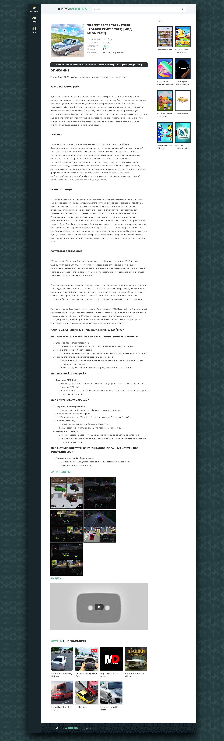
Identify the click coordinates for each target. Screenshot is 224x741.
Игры (34, 22)
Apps (72, 9)
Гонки (106, 45)
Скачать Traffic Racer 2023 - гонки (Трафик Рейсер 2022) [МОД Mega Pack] (99, 64)
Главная (34, 12)
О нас (34, 32)
